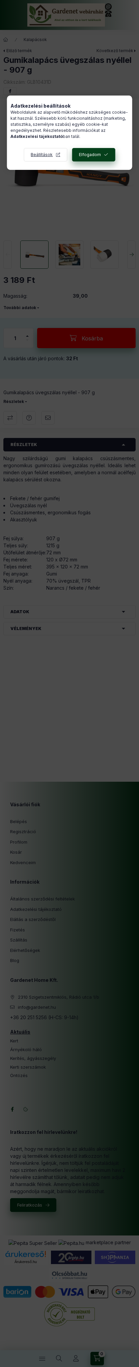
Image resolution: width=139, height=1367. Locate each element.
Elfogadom (90, 154)
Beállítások (42, 154)
